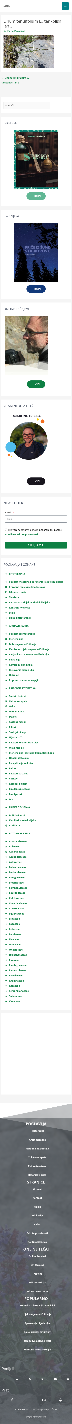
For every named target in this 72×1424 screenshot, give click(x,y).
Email (8, 512)
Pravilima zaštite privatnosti (21, 534)
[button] (4, 1379)
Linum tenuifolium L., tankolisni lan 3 (15, 78)
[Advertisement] (36, 1054)
